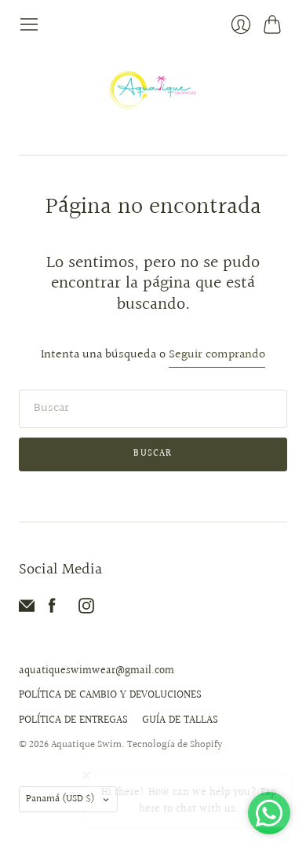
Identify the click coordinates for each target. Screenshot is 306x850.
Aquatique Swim (86, 745)
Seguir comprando (217, 355)
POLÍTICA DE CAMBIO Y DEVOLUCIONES (110, 695)
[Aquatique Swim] (153, 95)
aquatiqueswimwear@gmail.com (96, 671)
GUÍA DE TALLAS (180, 720)
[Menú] (29, 24)
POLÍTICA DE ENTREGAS (73, 720)
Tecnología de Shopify (175, 745)
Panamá (60, 799)
